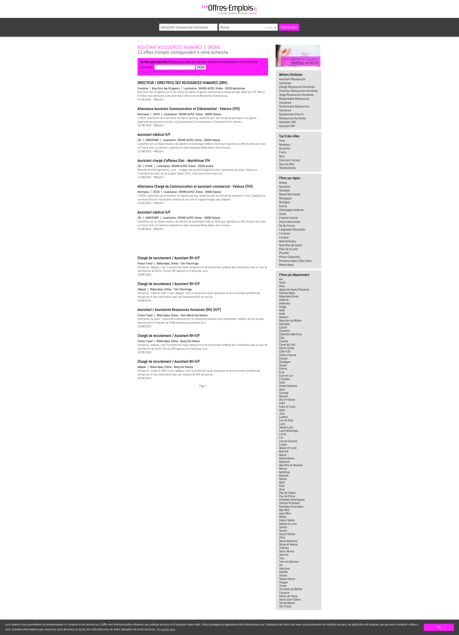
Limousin (284, 233)
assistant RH (287, 126)
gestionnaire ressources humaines (294, 108)
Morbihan (284, 472)
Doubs (283, 365)
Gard (282, 382)
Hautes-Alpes (287, 293)
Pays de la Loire (288, 249)
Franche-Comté (288, 218)
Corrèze (283, 341)
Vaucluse (284, 568)
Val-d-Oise (285, 606)
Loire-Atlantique (288, 431)
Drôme (283, 369)
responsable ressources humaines (294, 101)
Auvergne (284, 190)
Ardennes (284, 303)
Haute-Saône (287, 520)
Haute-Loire (286, 427)
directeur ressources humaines (298, 91)
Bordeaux (284, 145)
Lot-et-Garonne (288, 441)
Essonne (284, 593)
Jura (281, 413)
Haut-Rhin (285, 513)
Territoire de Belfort (290, 589)
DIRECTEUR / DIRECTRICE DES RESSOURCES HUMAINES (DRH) (183, 82)
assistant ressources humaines (292, 81)
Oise (282, 486)
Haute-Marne (287, 458)
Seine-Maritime (288, 541)
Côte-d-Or (285, 351)
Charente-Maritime (290, 334)
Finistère (284, 379)
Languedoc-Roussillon (292, 229)
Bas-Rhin (284, 510)
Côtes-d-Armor (287, 355)
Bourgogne (285, 198)
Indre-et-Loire (287, 407)
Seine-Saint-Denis (290, 599)
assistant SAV (287, 122)
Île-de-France (287, 226)
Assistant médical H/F (154, 134)
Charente (284, 331)
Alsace (283, 183)
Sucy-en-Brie (286, 164)
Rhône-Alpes (286, 265)
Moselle (283, 476)
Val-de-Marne (287, 603)
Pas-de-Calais (287, 493)
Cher (282, 338)
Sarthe (283, 527)
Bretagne (284, 202)
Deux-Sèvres (286, 551)
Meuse (283, 469)
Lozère (283, 444)
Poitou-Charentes (289, 257)
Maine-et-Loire (288, 448)
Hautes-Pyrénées (289, 503)
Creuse (283, 358)
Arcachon (284, 148)
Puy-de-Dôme (287, 496)
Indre (282, 403)
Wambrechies (287, 168)
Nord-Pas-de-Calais (290, 245)
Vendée (283, 572)
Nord (282, 482)
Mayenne (284, 462)
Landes (283, 417)
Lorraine (284, 237)
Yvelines (284, 548)
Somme (283, 555)
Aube (282, 310)
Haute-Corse (286, 348)
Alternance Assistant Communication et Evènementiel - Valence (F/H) (189, 108)
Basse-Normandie (289, 194)
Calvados (284, 324)
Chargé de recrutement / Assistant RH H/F (169, 258)
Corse (282, 214)
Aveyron (283, 317)
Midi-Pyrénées (287, 241)
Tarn (281, 558)
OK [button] (439, 627)
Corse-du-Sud (287, 345)
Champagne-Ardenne (291, 210)
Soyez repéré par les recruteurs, (300, 61)
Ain (281, 279)
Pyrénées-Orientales (291, 507)
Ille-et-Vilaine (287, 400)
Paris (282, 141)
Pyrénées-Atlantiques (292, 500)
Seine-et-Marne (288, 544)
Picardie (284, 253)
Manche (283, 451)
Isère (282, 410)
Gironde (283, 393)
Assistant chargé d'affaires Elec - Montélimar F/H (174, 160)
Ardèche (284, 300)
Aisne (282, 282)
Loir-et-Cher (286, 420)
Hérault (283, 396)
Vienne (283, 575)
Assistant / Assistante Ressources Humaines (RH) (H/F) (179, 309)
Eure (282, 372)
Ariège (283, 307)
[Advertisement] (203, 243)
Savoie (283, 531)
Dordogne (284, 362)
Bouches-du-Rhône (290, 321)
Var (281, 565)
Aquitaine (284, 187)
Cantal (283, 327)
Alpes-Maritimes (289, 296)
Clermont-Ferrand (289, 160)
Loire (282, 424)
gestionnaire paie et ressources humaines (292, 116)
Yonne (282, 586)
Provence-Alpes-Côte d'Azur (295, 261)
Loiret (282, 434)
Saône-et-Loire (288, 524)
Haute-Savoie (287, 534)
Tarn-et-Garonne (289, 562)
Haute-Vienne (287, 579)
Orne (282, 489)
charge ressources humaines (297, 87)
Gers (282, 389)
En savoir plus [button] (166, 629)
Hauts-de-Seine (288, 596)
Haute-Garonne (288, 386)
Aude (282, 314)
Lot (281, 437)
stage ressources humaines (296, 95)
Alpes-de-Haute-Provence (294, 289)
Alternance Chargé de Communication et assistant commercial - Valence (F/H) (195, 186)
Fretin (282, 152)
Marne (283, 455)
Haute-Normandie (289, 222)
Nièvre (283, 479)
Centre (283, 206)
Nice (282, 156)
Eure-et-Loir (286, 376)
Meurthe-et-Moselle (291, 465)
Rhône (283, 517)
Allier (282, 286)
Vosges (283, 582)
